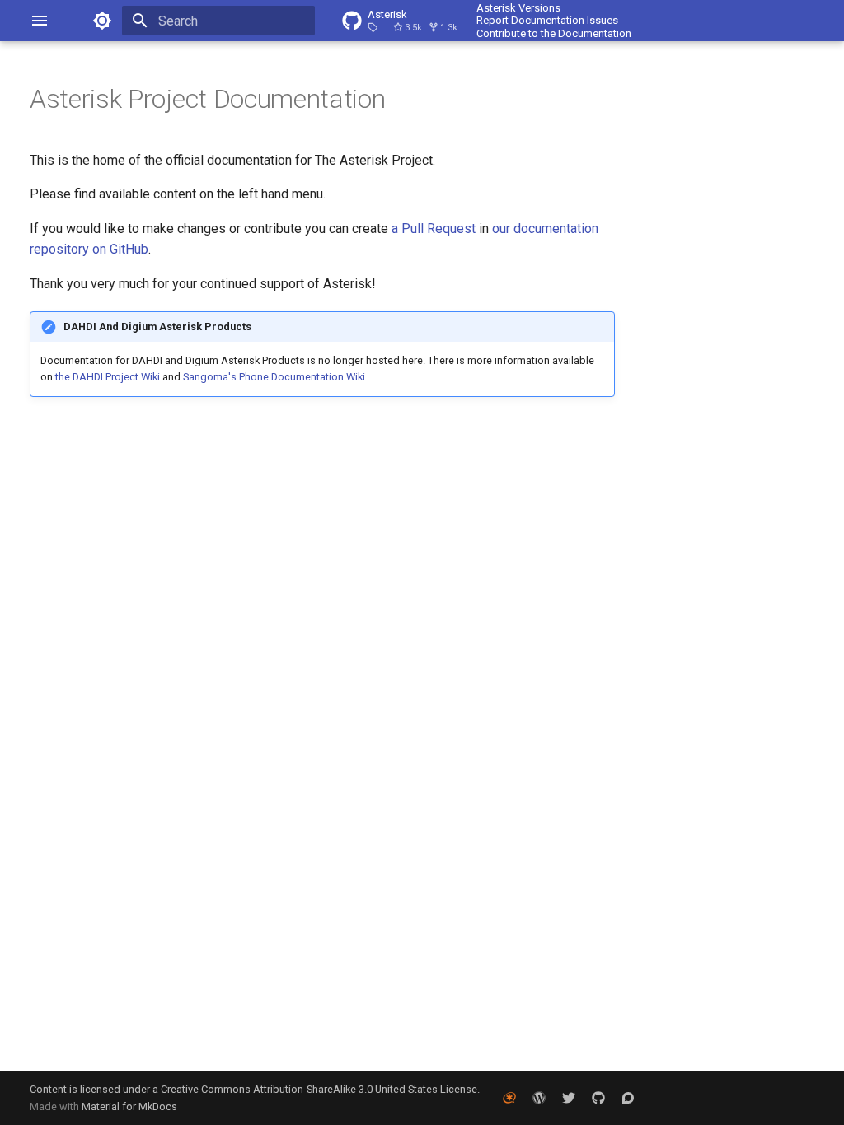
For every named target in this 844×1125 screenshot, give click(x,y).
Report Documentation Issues (547, 20)
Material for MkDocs (129, 1106)
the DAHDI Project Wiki (107, 377)
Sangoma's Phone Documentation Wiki (274, 377)
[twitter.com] (569, 1098)
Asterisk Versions (518, 8)
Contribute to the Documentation (553, 33)
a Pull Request (434, 228)
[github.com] (598, 1098)
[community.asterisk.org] (628, 1098)
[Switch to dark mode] (102, 20)
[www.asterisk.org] (509, 1098)
